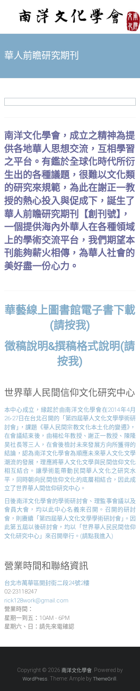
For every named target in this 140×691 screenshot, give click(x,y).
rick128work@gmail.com (36, 600)
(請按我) (70, 325)
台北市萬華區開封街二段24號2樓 (46, 583)
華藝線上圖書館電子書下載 (70, 310)
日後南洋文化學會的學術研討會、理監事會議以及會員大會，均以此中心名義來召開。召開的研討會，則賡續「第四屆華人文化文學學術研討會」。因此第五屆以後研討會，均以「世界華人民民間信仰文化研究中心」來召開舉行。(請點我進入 (70, 519)
